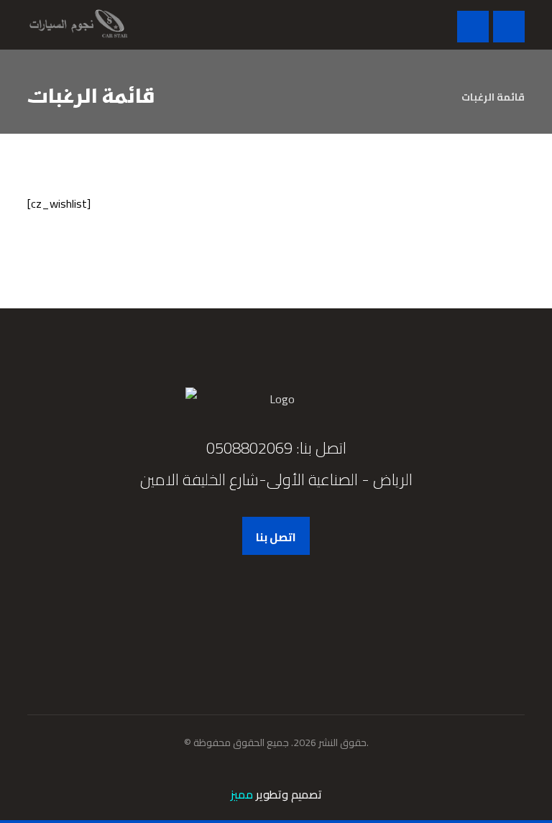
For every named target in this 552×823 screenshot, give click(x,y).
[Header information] (473, 25)
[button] (509, 26)
